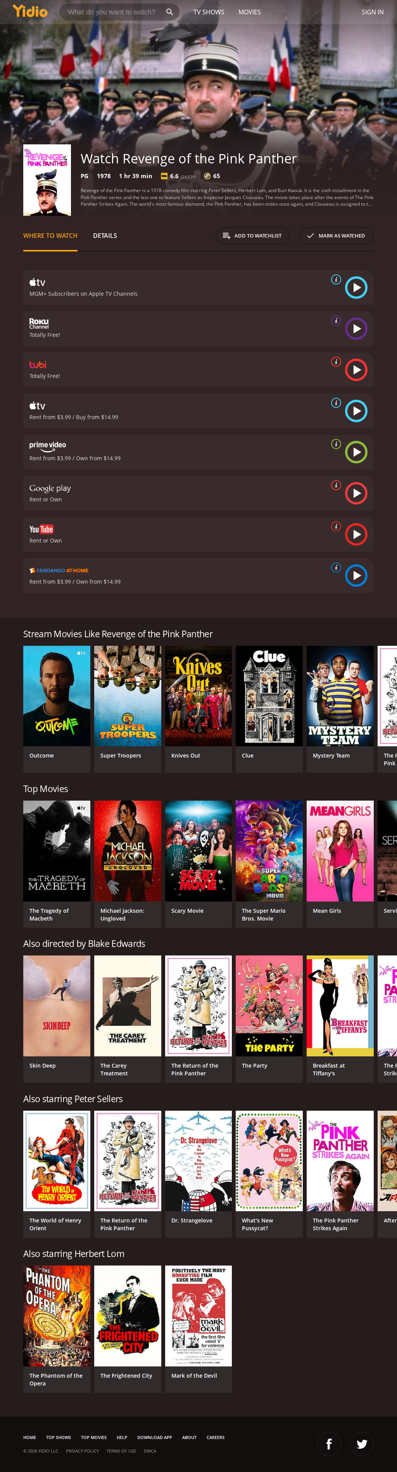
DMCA (150, 1451)
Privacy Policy (82, 1451)
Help (122, 1437)
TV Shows (208, 12)
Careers (215, 1437)
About (189, 1437)
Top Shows (58, 1437)
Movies (249, 12)
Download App (154, 1437)
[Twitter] (362, 1444)
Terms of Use (121, 1451)
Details (105, 235)
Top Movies (94, 1437)
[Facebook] (329, 1444)
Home (29, 1437)
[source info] (334, 279)
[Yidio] (30, 12)
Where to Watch (50, 235)
